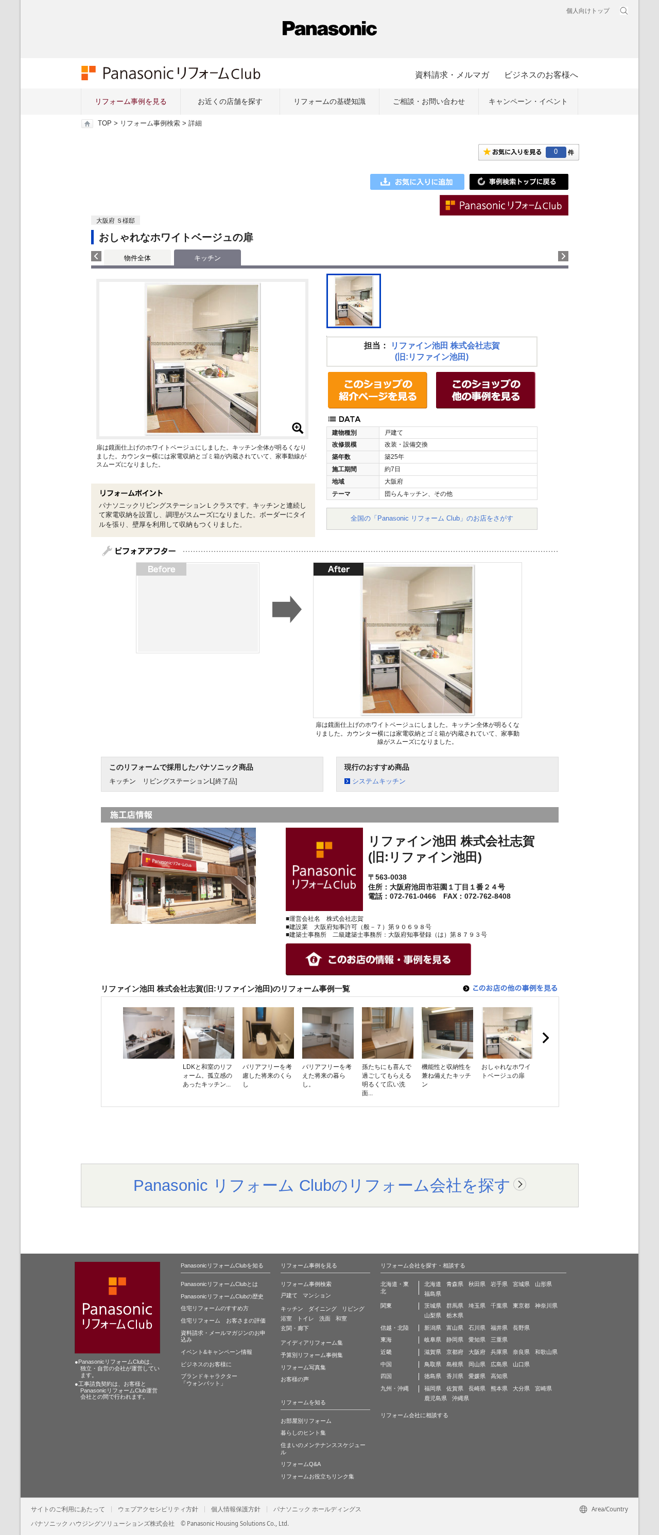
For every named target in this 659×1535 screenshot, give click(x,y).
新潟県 (432, 1328)
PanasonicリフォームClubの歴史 (222, 1296)
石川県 (477, 1328)
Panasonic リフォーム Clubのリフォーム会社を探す (322, 1185)
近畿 (386, 1352)
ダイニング (322, 1309)
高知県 (499, 1376)
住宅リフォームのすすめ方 (215, 1308)
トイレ (305, 1318)
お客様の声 (295, 1379)
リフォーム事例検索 (150, 123)
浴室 (286, 1318)
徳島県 (432, 1376)
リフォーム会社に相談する (414, 1415)
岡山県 (477, 1364)
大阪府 (477, 1352)
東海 (386, 1339)
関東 (386, 1305)
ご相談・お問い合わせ (429, 101)
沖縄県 (460, 1398)
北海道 (432, 1284)
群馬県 (454, 1305)
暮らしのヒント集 (303, 1433)
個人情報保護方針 (236, 1509)
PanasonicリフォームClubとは (219, 1284)
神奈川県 (546, 1305)
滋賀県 (432, 1352)
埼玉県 (477, 1305)
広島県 (499, 1364)
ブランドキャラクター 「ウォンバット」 (209, 1379)
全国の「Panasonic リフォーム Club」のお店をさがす (432, 518)
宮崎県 (543, 1388)
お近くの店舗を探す (230, 101)
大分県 (521, 1388)
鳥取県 (432, 1364)
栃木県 (454, 1315)
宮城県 (521, 1284)
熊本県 (499, 1388)
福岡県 (432, 1388)
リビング (353, 1309)
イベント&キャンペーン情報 (216, 1352)
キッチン (292, 1309)
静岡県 (454, 1339)
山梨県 (432, 1315)
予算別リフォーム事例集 (312, 1355)
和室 (341, 1318)
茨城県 (432, 1305)
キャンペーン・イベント (528, 101)
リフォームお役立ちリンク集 (317, 1476)
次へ (545, 1038)
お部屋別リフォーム (306, 1421)
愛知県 (477, 1339)
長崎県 (477, 1388)
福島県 (432, 1294)
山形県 (543, 1284)
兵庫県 (499, 1352)
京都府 (454, 1352)
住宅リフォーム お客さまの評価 (223, 1320)
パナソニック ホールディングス (317, 1509)
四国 (386, 1376)
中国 (386, 1364)
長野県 (521, 1328)
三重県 (499, 1339)
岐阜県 (432, 1339)
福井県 (499, 1328)
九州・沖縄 (394, 1388)
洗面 (325, 1318)
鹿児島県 (435, 1398)
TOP (105, 123)
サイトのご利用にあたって (68, 1509)
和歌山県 (546, 1352)
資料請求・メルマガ (452, 74)
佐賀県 (454, 1388)
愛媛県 (477, 1376)
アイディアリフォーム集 (312, 1343)
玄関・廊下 (295, 1328)
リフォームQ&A (301, 1464)
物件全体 (137, 258)
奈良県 (521, 1352)
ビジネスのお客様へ (541, 74)
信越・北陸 (394, 1328)
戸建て (289, 1295)
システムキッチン (379, 781)
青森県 (454, 1284)
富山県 (454, 1328)
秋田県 (477, 1284)
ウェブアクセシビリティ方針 (158, 1509)
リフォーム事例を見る (131, 101)
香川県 (454, 1376)
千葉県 (499, 1305)
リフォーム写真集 (303, 1367)
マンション (317, 1295)
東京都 (521, 1305)
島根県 (454, 1364)
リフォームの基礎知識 (329, 101)
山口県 (521, 1364)
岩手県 (499, 1284)
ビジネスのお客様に (206, 1364)
